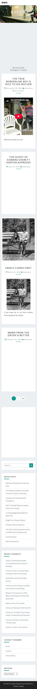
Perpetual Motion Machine (15, 525)
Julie (7, 561)
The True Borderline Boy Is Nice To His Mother (18, 81)
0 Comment (19, 91)
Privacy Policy (10, 656)
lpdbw (8, 603)
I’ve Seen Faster (11, 537)
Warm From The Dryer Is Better (18, 334)
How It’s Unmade (18, 603)
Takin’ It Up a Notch (20, 627)
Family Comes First (18, 267)
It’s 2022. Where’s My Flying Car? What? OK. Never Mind (17, 596)
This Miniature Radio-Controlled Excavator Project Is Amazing (17, 563)
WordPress (28, 684)
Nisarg (21, 686)
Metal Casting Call (12, 541)
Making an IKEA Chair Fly (22, 608)
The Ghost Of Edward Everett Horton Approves (18, 160)
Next (23, 398)
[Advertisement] (18, 45)
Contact (8, 651)
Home (8, 646)
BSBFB (4, 2)
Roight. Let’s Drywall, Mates (15, 520)
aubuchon (29, 88)
